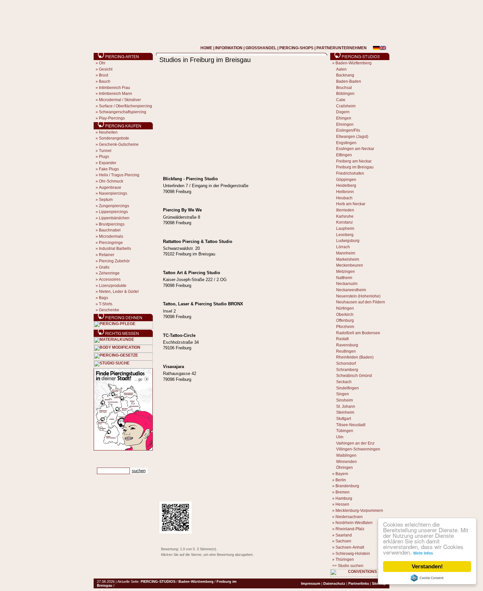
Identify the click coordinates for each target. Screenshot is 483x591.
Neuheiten (108, 132)
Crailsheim (346, 106)
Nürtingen (345, 308)
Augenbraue (110, 187)
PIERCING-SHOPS (296, 48)
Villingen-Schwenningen (358, 449)
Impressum (310, 583)
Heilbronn (345, 191)
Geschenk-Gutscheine (119, 144)
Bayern (341, 473)
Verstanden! (427, 566)
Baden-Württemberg (353, 63)
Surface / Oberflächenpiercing (125, 106)
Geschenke (109, 310)
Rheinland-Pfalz (349, 529)
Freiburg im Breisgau (355, 167)
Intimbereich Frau (114, 87)
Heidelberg (346, 185)
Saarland (343, 535)
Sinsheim (344, 400)
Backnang (345, 75)
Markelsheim (347, 259)
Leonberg (345, 234)
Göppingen (346, 179)
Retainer (106, 254)
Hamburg (343, 498)
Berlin (340, 480)
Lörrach (343, 247)
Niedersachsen (349, 516)
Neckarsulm (346, 283)
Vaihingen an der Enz (355, 443)
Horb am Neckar (350, 204)
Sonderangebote (114, 138)
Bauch (104, 81)
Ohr (102, 63)
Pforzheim (345, 326)
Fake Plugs (109, 169)
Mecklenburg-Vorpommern (359, 510)
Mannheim (345, 253)
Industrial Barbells (115, 248)
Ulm (339, 437)
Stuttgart (343, 418)
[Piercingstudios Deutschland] (123, 449)
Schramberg (347, 369)
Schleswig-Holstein (352, 553)
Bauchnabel (110, 230)
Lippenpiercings (113, 211)
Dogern (343, 112)
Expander (107, 163)
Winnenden (346, 461)
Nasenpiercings (113, 193)
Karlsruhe (345, 216)
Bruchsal (344, 87)
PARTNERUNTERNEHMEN (341, 48)
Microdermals (111, 236)
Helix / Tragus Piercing (119, 175)
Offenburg (345, 320)
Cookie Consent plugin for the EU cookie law (427, 577)
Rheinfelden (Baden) (355, 357)
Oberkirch (345, 314)
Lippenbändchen (114, 218)
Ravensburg (347, 345)
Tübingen (344, 430)
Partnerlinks (358, 583)
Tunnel (105, 150)
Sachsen (343, 541)
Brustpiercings (112, 224)
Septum (106, 199)
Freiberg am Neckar (354, 161)
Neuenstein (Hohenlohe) (358, 296)
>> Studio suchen (347, 565)
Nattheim (344, 277)
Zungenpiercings (114, 206)
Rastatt (342, 339)
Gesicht (105, 69)
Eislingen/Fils (348, 130)
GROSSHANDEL (260, 48)
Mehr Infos (423, 553)
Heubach (344, 198)
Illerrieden (345, 210)
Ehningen (345, 124)
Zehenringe (109, 273)
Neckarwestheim (351, 290)
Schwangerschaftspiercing (122, 112)
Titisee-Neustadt (350, 425)
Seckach (344, 382)
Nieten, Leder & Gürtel (119, 291)
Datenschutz (334, 583)
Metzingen (345, 271)
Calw (340, 100)
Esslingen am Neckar (355, 148)
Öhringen (344, 467)
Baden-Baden (348, 81)
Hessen (342, 504)
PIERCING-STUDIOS (158, 581)
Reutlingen (346, 351)
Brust (103, 75)
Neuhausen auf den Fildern (360, 302)
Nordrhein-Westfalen (354, 522)
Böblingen (345, 93)
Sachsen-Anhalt (349, 547)
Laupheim (345, 228)
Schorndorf (346, 363)
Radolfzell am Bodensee (358, 333)
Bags (103, 298)
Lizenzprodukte (112, 285)
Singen (342, 394)
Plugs (104, 156)
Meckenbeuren (349, 265)
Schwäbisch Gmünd (354, 375)
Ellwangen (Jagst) (352, 136)
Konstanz (344, 222)
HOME (206, 48)
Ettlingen (344, 155)
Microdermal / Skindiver (120, 100)
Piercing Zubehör (114, 261)
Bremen (342, 492)
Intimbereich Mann (115, 93)
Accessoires (110, 279)
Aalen (341, 69)
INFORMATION (228, 48)
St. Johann (345, 406)
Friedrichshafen (350, 173)
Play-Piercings (112, 118)
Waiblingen (346, 455)
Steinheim (345, 412)
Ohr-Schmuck (111, 181)
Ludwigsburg (347, 240)
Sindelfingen (347, 388)
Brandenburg (347, 486)
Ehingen (343, 118)
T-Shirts (105, 304)
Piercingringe (111, 242)
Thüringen (344, 559)
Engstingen (346, 143)
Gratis (104, 267)
